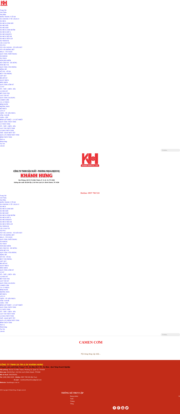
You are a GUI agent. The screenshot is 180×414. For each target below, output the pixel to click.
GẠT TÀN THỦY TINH (7, 128)
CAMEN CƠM (4, 100)
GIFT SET (3, 76)
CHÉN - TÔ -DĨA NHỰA (7, 113)
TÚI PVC (3, 45)
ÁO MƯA (3, 21)
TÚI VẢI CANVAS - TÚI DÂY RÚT (11, 47)
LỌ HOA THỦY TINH (7, 130)
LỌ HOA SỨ (4, 91)
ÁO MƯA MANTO (6, 34)
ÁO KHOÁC (4, 56)
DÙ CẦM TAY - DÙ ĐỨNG (8, 62)
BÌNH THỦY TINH (6, 137)
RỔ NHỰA (3, 108)
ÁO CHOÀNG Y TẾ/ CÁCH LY (9, 19)
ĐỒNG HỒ (3, 69)
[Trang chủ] (90, 167)
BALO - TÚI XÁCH (6, 52)
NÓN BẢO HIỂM (5, 60)
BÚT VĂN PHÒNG (6, 73)
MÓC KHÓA (4, 82)
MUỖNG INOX (4, 106)
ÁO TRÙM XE (4, 41)
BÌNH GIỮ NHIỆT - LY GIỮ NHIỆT (11, 119)
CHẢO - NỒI (4, 117)
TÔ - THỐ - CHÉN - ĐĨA (8, 89)
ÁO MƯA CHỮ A (5, 32)
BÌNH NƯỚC (4, 104)
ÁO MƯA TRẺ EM (6, 36)
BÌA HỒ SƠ (3, 78)
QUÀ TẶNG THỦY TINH (8, 122)
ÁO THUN (3, 58)
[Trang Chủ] (4, 6)
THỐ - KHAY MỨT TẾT (7, 133)
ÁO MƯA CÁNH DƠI (6, 23)
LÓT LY (2, 111)
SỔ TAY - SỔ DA (5, 71)
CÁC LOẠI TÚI (5, 43)
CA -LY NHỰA (4, 102)
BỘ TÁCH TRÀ (5, 93)
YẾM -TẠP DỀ (4, 115)
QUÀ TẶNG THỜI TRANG (8, 54)
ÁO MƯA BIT (4, 27)
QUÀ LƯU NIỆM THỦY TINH (9, 135)
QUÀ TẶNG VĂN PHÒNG (8, 67)
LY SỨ (2, 87)
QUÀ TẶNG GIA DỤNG (7, 98)
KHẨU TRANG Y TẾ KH (8, 17)
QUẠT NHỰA (4, 80)
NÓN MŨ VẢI (4, 65)
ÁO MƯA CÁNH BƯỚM (7, 30)
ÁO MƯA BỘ (4, 25)
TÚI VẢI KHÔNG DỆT (7, 49)
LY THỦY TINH (5, 124)
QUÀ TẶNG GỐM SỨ (7, 84)
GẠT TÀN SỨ (4, 95)
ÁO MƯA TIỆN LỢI (6, 38)
